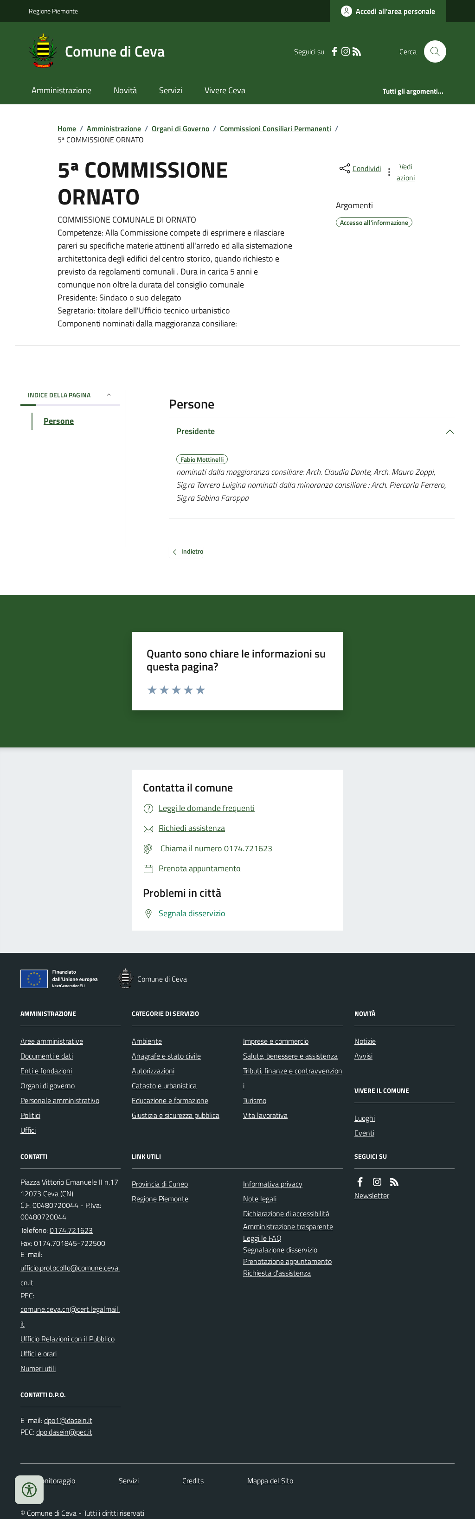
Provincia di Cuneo (160, 1183)
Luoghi (364, 1117)
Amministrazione (61, 90)
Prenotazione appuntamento (287, 1261)
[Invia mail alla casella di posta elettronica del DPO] (68, 1420)
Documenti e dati (46, 1055)
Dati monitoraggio (47, 1480)
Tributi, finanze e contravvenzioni (292, 1078)
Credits (193, 1480)
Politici (30, 1115)
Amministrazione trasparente (288, 1226)
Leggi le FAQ (262, 1238)
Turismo (254, 1100)
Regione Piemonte (53, 11)
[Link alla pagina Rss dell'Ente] (394, 1182)
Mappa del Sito (270, 1480)
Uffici (28, 1130)
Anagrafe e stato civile (166, 1055)
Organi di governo (47, 1085)
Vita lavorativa (265, 1115)
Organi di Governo (180, 128)
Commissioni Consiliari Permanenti (275, 128)
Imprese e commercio (275, 1041)
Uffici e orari (38, 1353)
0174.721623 (71, 1230)
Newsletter (371, 1195)
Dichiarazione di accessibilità (286, 1213)
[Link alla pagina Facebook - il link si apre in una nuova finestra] (334, 51)
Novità (125, 90)
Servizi (170, 90)
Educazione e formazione (170, 1100)
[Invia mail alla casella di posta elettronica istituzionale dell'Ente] (70, 1275)
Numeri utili (38, 1368)
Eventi (364, 1132)
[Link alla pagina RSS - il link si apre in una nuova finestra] (356, 51)
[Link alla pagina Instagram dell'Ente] (377, 1182)
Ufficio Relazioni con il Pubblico (67, 1338)
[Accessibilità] (29, 1489)
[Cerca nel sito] (431, 51)
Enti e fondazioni (46, 1070)
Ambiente (147, 1041)
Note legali (259, 1198)
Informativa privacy (272, 1183)
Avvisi (363, 1055)
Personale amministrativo (59, 1100)
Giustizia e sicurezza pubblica (175, 1115)
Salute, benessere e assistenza (290, 1055)
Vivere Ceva (225, 90)
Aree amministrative (51, 1041)
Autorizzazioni (153, 1070)
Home (67, 128)
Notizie (365, 1041)
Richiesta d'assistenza (277, 1272)
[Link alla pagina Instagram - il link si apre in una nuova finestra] (345, 51)
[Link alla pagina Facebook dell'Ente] (360, 1182)
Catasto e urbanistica (164, 1085)
